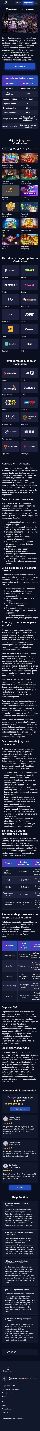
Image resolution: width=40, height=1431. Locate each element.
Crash (22, 149)
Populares (5, 149)
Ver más (20, 1187)
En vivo (14, 149)
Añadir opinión (20, 1109)
